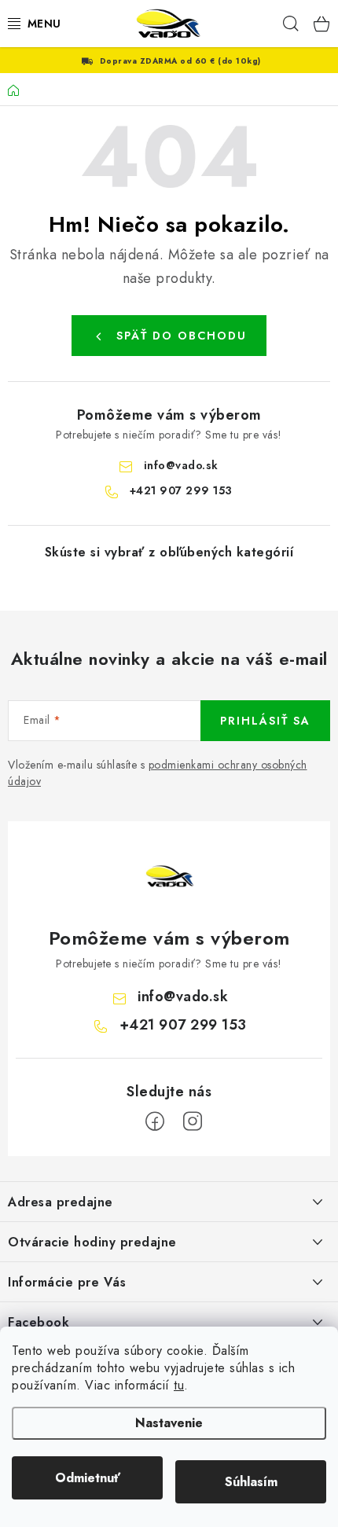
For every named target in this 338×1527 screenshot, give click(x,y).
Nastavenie (169, 1423)
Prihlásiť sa (265, 721)
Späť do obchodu (181, 335)
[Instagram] (192, 1121)
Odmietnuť (87, 1478)
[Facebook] (154, 1121)
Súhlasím (251, 1482)
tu (179, 1385)
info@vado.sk (181, 465)
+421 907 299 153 (181, 490)
